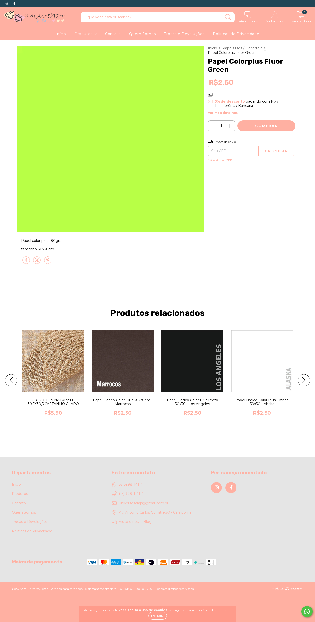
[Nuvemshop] (287, 589)
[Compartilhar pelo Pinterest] (47, 262)
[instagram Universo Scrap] (7, 3)
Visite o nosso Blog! (135, 521)
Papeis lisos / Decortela (242, 48)
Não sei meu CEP (220, 160)
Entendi (158, 615)
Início (61, 34)
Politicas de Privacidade (236, 34)
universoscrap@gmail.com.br (143, 503)
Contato (113, 34)
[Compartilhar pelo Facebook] (26, 262)
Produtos (84, 34)
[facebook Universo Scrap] (14, 3)
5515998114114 (131, 484)
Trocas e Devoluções (184, 34)
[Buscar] (228, 17)
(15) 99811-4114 (131, 493)
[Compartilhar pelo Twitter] (37, 262)
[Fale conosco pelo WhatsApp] (307, 611)
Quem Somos (142, 34)
